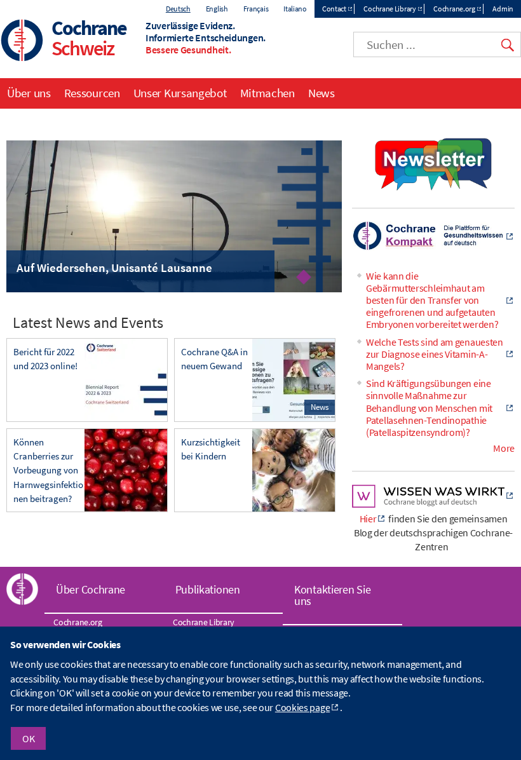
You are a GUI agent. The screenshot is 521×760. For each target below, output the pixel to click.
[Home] (22, 41)
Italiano (295, 8)
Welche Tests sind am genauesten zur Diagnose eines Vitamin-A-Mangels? (434, 354)
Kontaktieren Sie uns (332, 595)
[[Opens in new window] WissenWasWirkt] (433, 504)
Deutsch (178, 8)
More (504, 448)
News (321, 92)
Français (256, 8)
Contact (334, 8)
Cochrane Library (389, 8)
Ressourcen (92, 92)
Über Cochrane (90, 589)
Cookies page (302, 707)
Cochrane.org (454, 8)
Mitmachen (267, 92)
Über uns (29, 92)
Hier (368, 518)
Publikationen (207, 589)
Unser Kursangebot (180, 92)
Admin (502, 8)
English (217, 8)
